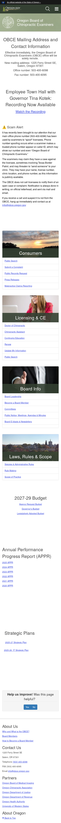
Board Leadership (13, 396)
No (34, 707)
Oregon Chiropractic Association (17, 787)
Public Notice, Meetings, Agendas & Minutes (25, 415)
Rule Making (10, 470)
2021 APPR (7, 580)
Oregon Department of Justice (16, 792)
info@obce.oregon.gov (18, 771)
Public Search (11, 260)
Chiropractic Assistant (15, 331)
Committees (10, 408)
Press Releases (12, 279)
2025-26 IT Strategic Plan (16, 650)
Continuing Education (15, 337)
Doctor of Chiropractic (15, 325)
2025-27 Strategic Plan (16, 642)
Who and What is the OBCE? (15, 731)
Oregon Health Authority (13, 801)
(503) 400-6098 (20, 761)
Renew (8, 344)
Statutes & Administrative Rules (19, 464)
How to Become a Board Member (17, 740)
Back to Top (10, 817)
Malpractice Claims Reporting (18, 285)
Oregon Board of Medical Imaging (18, 782)
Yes (27, 707)
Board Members (9, 736)
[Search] (47, 8)
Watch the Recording (30, 111)
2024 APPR (7, 567)
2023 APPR (7, 571)
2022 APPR (7, 576)
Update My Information (15, 350)
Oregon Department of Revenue (17, 796)
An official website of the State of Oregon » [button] (24, 2)
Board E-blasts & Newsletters (18, 421)
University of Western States (15, 806)
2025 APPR (7, 562)
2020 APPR (7, 585)
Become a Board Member (17, 402)
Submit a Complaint (14, 267)
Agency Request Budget (30, 504)
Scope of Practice (13, 476)
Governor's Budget (30, 508)
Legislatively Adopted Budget (30, 513)
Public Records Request (16, 273)
